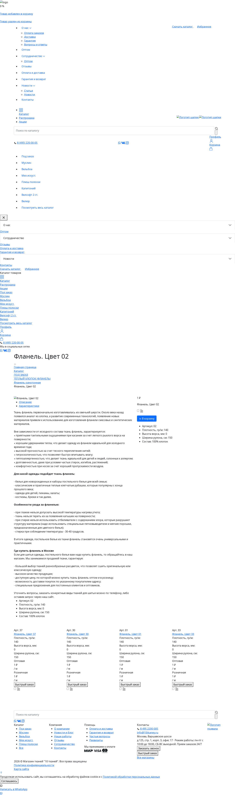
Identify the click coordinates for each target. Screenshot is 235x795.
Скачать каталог (182, 26)
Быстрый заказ (24, 684)
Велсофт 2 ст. (30, 195)
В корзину (147, 418)
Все (21, 748)
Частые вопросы (99, 736)
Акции (4, 288)
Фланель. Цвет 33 (183, 634)
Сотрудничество (32, 56)
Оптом (26, 49)
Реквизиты (96, 740)
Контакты (28, 99)
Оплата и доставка (33, 72)
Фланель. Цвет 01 (130, 634)
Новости (27, 85)
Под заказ (28, 156)
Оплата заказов (34, 33)
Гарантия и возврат (34, 79)
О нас (25, 28)
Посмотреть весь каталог (38, 207)
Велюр (26, 201)
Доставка (30, 37)
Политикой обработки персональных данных (131, 777)
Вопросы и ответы (35, 44)
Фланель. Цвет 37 (25, 634)
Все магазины (145, 757)
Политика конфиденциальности (34, 765)
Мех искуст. (29, 175)
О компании (62, 728)
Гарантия (30, 40)
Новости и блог (64, 732)
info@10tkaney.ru (147, 732)
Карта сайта (21, 769)
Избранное (204, 26)
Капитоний (28, 188)
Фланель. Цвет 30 (78, 634)
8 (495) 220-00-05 (27, 142)
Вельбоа (27, 169)
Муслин (26, 163)
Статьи (28, 90)
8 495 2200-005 (149, 728)
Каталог (5, 281)
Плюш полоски (31, 182)
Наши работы (62, 736)
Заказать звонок (148, 748)
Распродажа (7, 284)
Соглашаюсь (9, 781)
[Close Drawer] (3, 217)
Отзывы (26, 66)
